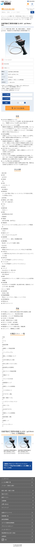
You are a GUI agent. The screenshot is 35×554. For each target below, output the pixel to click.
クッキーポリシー (6, 529)
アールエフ (10, 77)
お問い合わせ (5, 504)
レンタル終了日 (6, 98)
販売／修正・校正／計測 (8, 490)
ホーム (2, 16)
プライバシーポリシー (7, 526)
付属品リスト (7, 68)
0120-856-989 (9, 9)
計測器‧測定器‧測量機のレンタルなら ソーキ (17, 545)
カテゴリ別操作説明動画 (8, 522)
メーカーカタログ (8, 60)
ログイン (28, 5)
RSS (6, 540)
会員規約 (4, 536)
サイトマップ (5, 507)
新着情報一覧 (5, 516)
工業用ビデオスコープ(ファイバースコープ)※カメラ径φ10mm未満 (17, 16)
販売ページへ (5, 497)
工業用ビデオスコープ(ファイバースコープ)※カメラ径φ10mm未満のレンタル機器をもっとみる (16, 466)
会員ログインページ (7, 512)
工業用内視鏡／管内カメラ (21, 16)
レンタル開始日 (6, 94)
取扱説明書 (6, 64)
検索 (32, 12)
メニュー (32, 5)
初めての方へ (5, 494)
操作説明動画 (5, 519)
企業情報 (4, 500)
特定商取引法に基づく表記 (8, 533)
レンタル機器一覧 (10, 16)
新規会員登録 (31, 1)
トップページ (5, 479)
